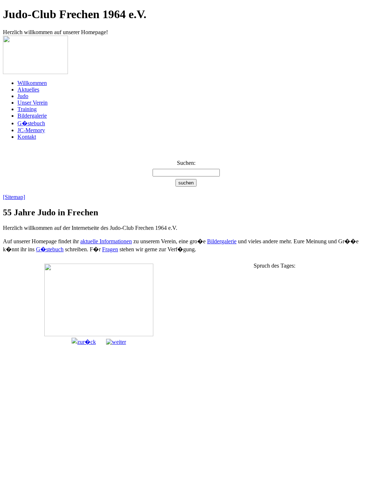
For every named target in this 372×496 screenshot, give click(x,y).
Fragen (110, 249)
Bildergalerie (32, 116)
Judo (22, 96)
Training (27, 109)
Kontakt (26, 137)
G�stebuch (31, 123)
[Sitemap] (14, 197)
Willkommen (32, 83)
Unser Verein (32, 102)
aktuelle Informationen (106, 241)
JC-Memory (31, 130)
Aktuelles (28, 89)
